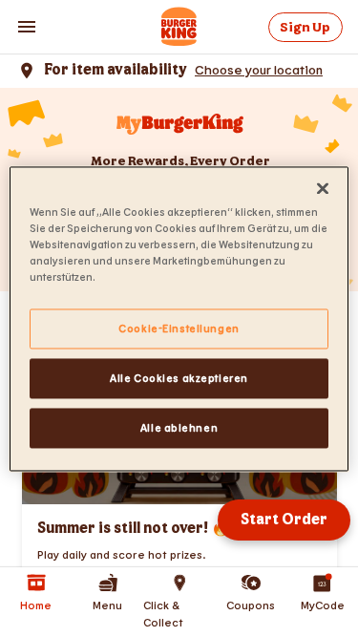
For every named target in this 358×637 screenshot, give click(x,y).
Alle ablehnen (179, 427)
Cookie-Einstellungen (178, 328)
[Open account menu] (26, 26)
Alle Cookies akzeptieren (179, 378)
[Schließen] (323, 188)
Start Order (284, 520)
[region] (178, 318)
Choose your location (259, 69)
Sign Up (305, 27)
